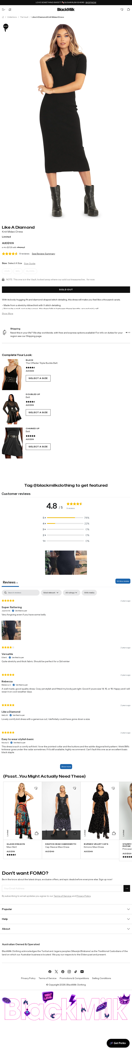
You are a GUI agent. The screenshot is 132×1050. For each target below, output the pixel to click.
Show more (66, 766)
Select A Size (38, 378)
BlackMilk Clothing (76, 984)
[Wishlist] (122, 9)
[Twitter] (56, 971)
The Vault (24, 17)
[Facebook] (50, 971)
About (6, 928)
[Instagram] (69, 971)
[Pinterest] (62, 971)
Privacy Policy (83, 896)
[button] (66, 518)
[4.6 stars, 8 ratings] (30, 402)
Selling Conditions (101, 978)
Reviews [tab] (10, 582)
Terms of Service (62, 896)
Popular (7, 909)
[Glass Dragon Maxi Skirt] (22, 849)
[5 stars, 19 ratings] (30, 436)
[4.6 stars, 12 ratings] (30, 367)
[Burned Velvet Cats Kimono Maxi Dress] (100, 849)
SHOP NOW (90, 2)
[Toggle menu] (3, 9)
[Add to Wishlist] (35, 788)
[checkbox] (89, 593)
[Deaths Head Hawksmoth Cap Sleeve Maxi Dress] (61, 849)
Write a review (123, 581)
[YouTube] (82, 971)
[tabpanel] (66, 681)
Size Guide (29, 263)
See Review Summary (43, 253)
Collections (12, 17)
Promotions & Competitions (74, 978)
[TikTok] (75, 971)
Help (5, 919)
